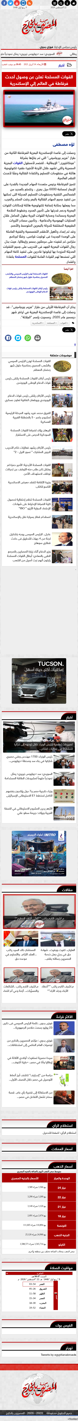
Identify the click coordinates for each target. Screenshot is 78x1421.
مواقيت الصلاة (61, 1267)
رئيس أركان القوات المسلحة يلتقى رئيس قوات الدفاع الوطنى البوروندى (27, 289)
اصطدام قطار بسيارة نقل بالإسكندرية (29, 516)
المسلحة (20, 256)
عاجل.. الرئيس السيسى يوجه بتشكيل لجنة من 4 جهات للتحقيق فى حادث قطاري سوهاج (30, 538)
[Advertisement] (39, 612)
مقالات (67, 889)
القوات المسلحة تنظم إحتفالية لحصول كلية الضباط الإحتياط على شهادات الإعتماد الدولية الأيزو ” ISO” (29, 503)
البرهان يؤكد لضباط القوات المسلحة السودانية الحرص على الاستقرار (31, 432)
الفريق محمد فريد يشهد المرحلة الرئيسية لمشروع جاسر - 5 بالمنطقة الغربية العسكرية (28, 417)
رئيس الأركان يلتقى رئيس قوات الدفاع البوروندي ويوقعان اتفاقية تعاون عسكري (28, 397)
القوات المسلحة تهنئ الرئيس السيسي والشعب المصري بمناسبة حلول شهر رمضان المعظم (26, 275)
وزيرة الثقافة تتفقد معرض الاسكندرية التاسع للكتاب (29, 484)
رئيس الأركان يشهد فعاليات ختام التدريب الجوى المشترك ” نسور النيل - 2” (28, 449)
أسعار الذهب (63, 1166)
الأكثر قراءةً (64, 1016)
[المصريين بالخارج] (39, 682)
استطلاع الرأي (62, 1125)
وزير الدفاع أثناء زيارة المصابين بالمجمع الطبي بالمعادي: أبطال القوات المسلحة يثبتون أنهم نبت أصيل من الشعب (29, 555)
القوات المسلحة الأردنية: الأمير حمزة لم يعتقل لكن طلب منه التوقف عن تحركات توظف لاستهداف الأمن (28, 469)
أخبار (61, 65)
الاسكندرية (37, 323)
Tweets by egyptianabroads (58, 1354)
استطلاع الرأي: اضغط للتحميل (59, 1132)
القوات (18, 162)
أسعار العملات (62, 1148)
